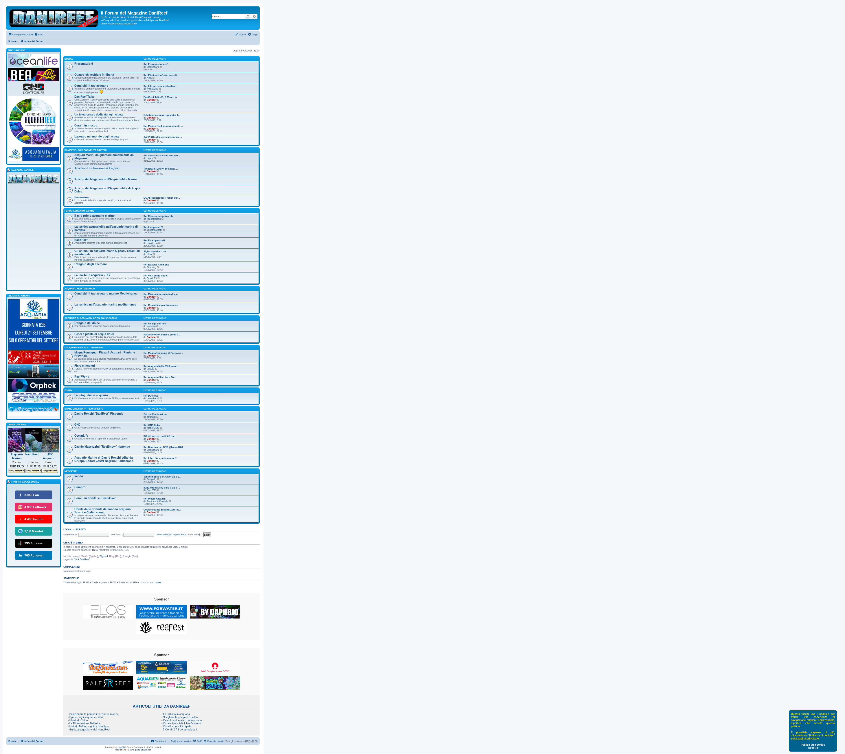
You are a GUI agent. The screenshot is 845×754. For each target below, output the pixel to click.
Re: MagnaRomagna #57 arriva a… (163, 353)
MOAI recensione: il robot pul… (161, 197)
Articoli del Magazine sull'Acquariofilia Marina (105, 179)
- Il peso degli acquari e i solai (85, 717)
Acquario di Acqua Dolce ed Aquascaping (90, 318)
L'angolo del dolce (87, 323)
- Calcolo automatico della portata (182, 720)
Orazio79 (152, 278)
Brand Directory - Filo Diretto (83, 409)
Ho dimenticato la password (171, 534)
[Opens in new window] (108, 612)
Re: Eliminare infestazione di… (161, 75)
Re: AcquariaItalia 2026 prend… (161, 366)
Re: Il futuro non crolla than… (160, 86)
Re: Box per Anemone (156, 264)
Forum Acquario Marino (79, 211)
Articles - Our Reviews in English (96, 168)
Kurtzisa (151, 326)
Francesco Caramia (157, 501)
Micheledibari (154, 219)
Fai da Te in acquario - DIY (92, 275)
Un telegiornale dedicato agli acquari (99, 114)
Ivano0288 (152, 89)
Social (68, 59)
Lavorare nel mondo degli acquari (97, 136)
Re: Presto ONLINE (154, 498)
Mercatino (70, 471)
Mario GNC (153, 427)
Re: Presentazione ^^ (155, 64)
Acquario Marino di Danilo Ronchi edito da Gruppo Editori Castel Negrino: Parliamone (103, 459)
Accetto (813, 747)
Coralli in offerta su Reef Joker (95, 498)
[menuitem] (38, 34)
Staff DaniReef (81, 559)
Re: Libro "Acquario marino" (159, 458)
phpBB (121, 747)
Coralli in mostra (85, 125)
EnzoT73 (151, 490)
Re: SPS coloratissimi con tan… (161, 155)
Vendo (78, 476)
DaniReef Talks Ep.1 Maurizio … (161, 97)
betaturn (151, 416)
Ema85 (150, 369)
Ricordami (193, 534)
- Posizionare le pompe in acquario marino (93, 714)
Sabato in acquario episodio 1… (161, 115)
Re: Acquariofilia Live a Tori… (160, 377)
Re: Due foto (150, 395)
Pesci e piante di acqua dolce (94, 334)
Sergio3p (151, 479)
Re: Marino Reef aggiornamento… (163, 126)
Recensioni (82, 197)
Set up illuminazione (155, 414)
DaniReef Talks (84, 96)
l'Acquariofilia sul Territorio (83, 347)
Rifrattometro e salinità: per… (160, 436)
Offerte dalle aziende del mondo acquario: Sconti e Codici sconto (103, 510)
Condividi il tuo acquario (91, 85)
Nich (149, 78)
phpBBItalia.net (143, 750)
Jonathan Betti (154, 230)
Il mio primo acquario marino (94, 215)
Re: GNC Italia (151, 425)
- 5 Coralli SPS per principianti (180, 729)
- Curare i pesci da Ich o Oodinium (182, 723)
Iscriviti (80, 529)
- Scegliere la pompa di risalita (180, 717)
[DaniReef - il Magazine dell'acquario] (33, 180)
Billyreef (103, 556)
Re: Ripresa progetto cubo (158, 216)
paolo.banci (153, 398)
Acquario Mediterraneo (79, 288)
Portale (12, 41)
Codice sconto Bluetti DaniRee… (162, 509)
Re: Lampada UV (153, 227)
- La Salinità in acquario (176, 714)
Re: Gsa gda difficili (154, 323)
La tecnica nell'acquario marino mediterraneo (105, 304)
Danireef (151, 100)
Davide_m (152, 243)
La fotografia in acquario (91, 395)
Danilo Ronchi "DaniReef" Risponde (98, 413)
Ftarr (149, 254)
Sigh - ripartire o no (154, 251)
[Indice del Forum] (54, 17)
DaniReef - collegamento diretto (85, 150)
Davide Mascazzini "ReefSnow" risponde (102, 446)
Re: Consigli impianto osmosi (160, 305)
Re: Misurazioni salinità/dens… (161, 294)
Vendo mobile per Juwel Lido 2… (162, 476)
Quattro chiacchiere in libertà (94, 74)
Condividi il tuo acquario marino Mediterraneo (106, 293)
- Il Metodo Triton (78, 720)
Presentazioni (83, 63)
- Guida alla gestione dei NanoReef (89, 729)
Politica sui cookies (813, 744)
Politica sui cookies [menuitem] (181, 741)
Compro (79, 487)
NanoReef (80, 240)
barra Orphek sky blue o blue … (161, 487)
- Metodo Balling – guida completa (88, 726)
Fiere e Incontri (84, 365)
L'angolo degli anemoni (90, 264)
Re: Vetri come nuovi (155, 275)
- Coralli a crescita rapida (176, 726)
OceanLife (81, 435)
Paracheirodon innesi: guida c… (162, 334)
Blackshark (153, 67)
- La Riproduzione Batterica (84, 723)
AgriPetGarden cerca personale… (162, 137)
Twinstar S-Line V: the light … (160, 168)
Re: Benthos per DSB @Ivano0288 (163, 447)
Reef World (81, 376)
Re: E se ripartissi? (154, 240)
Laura (158, 582)
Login (67, 529)
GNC (77, 424)
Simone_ (151, 267)
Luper (150, 158)
